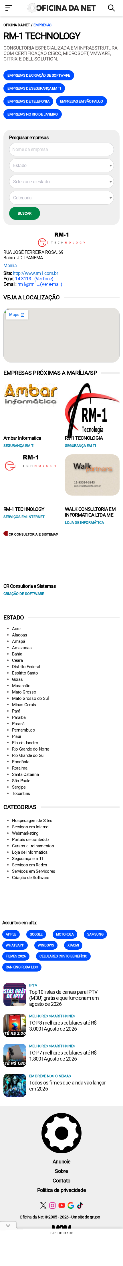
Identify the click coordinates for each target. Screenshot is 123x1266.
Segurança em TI (27, 858)
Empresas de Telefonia (28, 101)
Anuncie (62, 1162)
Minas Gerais (24, 704)
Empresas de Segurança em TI (34, 88)
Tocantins (21, 793)
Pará (16, 711)
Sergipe (19, 787)
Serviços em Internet (31, 826)
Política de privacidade (61, 1190)
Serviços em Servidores (33, 871)
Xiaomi (73, 945)
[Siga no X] (43, 1205)
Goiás (17, 679)
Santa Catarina (25, 774)
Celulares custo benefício (63, 956)
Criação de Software (30, 877)
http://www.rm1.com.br (35, 273)
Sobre (61, 1171)
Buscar (24, 213)
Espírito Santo (25, 673)
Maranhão (21, 685)
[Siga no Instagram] (52, 1205)
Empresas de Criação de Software (38, 75)
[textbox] (61, 166)
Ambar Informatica (22, 438)
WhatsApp (15, 945)
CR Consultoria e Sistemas (29, 586)
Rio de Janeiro (25, 742)
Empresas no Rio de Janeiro (32, 114)
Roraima (19, 768)
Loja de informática (29, 852)
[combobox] (61, 165)
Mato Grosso (24, 692)
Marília (10, 265)
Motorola (65, 934)
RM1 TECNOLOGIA (84, 438)
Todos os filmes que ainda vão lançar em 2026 (67, 1086)
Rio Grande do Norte (30, 749)
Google (36, 934)
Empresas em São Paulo (81, 101)
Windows (46, 945)
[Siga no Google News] (70, 1205)
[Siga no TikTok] (80, 1205)
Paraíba (19, 717)
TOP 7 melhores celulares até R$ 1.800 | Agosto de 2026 (63, 1056)
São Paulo (21, 780)
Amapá (18, 641)
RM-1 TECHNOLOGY (23, 509)
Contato (61, 1181)
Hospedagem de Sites (32, 820)
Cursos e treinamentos (33, 846)
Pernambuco (23, 730)
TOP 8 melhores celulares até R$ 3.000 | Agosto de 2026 (63, 1026)
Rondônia (20, 761)
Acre (16, 628)
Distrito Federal (26, 666)
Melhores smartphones (52, 1016)
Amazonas (21, 647)
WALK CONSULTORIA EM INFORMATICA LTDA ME (90, 512)
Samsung (95, 934)
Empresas (42, 25)
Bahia (17, 654)
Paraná (18, 723)
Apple (11, 934)
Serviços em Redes (29, 865)
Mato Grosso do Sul (30, 698)
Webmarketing (25, 833)
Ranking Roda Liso (22, 967)
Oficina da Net (16, 25)
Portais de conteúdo (30, 839)
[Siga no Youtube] (61, 1205)
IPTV (33, 985)
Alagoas (19, 635)
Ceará (17, 660)
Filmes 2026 (16, 956)
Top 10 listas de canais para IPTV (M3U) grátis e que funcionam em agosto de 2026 (64, 998)
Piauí (16, 736)
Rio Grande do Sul (28, 755)
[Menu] (10, 8)
